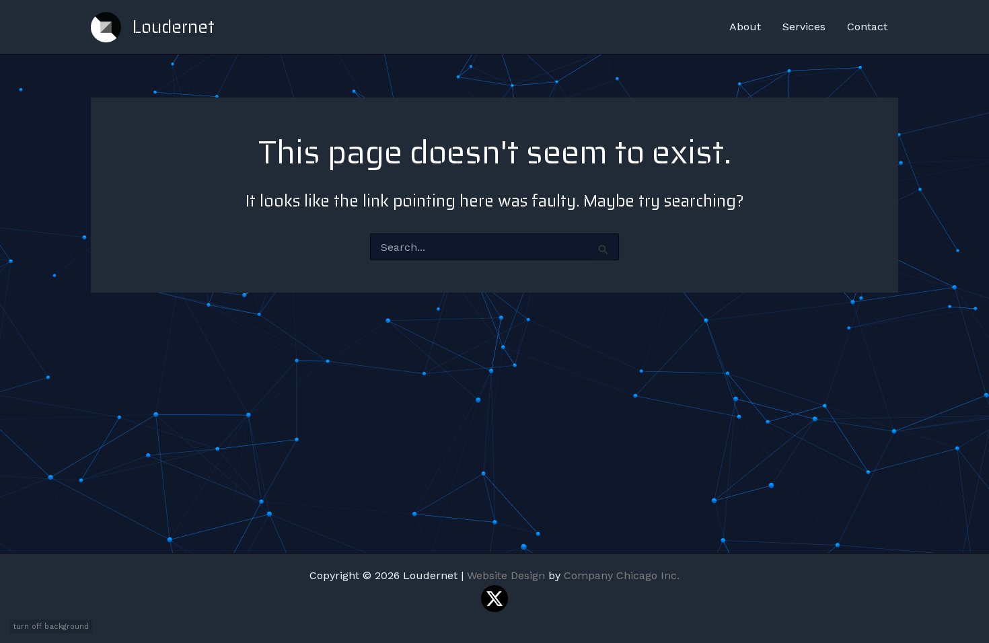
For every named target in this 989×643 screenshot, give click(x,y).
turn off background (51, 626)
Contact (867, 26)
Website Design (506, 575)
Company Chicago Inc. (622, 575)
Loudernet (173, 26)
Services (804, 26)
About (745, 26)
